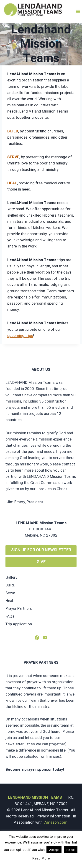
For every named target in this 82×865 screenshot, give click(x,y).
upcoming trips (20, 335)
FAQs (9, 616)
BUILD (12, 131)
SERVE (13, 157)
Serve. (10, 593)
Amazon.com (55, 822)
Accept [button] (54, 850)
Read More (41, 858)
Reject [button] (71, 850)
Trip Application (18, 624)
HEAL (12, 183)
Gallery (11, 577)
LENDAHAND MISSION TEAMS (35, 797)
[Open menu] (78, 11)
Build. (10, 585)
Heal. (9, 601)
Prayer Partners (18, 608)
